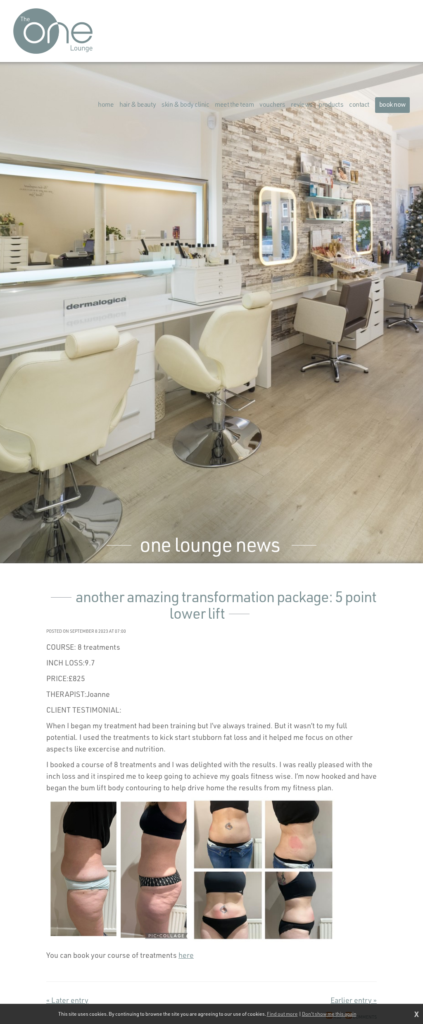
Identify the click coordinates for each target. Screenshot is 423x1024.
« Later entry (67, 1000)
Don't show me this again (329, 1014)
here (186, 954)
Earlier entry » (353, 1000)
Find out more (282, 1014)
